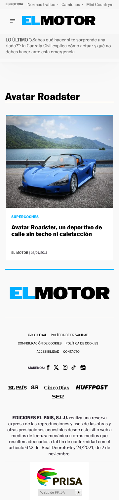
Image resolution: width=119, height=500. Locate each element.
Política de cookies (81, 343)
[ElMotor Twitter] (56, 368)
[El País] (17, 388)
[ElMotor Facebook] (48, 368)
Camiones (71, 4)
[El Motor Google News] (83, 368)
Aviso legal (37, 335)
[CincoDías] (57, 388)
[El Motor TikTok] (73, 368)
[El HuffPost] (91, 388)
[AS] (34, 388)
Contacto (71, 352)
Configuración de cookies (39, 343)
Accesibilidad (47, 352)
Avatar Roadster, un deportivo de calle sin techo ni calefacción (56, 231)
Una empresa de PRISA (59, 476)
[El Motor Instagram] (65, 368)
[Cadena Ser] (58, 397)
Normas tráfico (41, 4)
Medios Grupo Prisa (59, 492)
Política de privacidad (70, 335)
